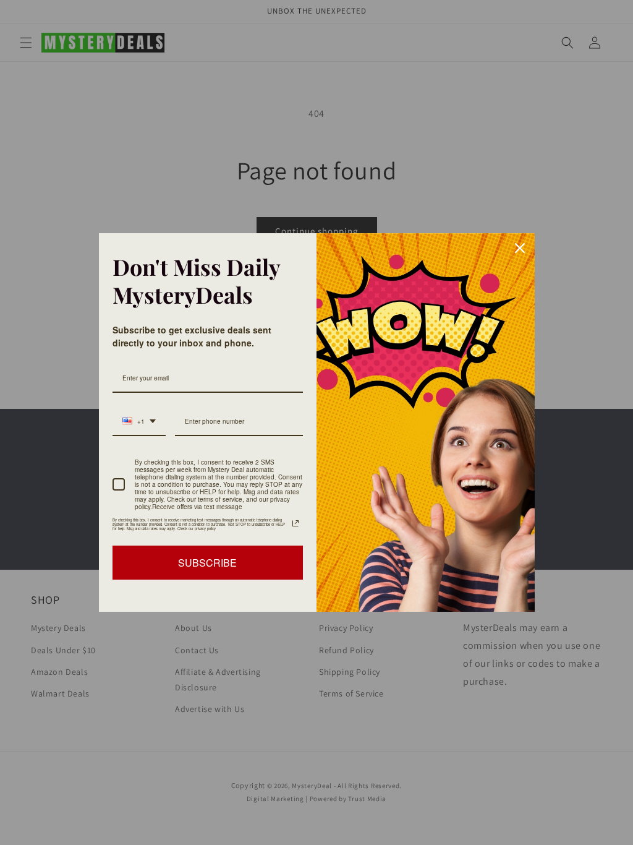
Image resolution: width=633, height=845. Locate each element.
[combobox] (139, 422)
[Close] (520, 248)
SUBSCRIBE (207, 562)
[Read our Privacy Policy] (295, 523)
